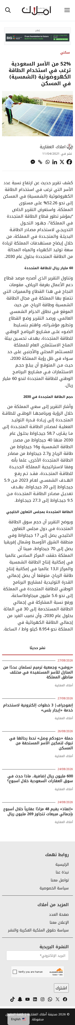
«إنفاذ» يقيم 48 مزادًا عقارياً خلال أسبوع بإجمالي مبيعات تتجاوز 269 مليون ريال (38, 811)
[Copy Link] (40, 162)
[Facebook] (69, 162)
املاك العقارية (53, 147)
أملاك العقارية (64, 685)
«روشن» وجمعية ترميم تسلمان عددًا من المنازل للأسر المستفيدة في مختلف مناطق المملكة (38, 672)
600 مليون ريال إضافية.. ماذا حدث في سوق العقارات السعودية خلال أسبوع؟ (40, 779)
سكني (65, 52)
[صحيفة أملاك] (36, 10)
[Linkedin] (54, 162)
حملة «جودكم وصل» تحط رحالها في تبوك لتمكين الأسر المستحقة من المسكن (41, 743)
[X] (62, 162)
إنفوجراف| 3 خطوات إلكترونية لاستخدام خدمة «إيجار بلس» (38, 708)
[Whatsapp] (47, 162)
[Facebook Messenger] (32, 162)
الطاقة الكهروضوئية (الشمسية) (39, 192)
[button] (8, 10)
